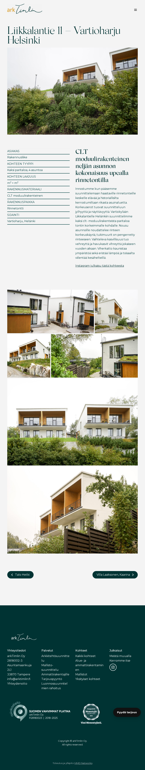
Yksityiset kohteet (87, 679)
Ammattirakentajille (55, 674)
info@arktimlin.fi (18, 679)
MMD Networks (83, 763)
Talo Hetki (22, 574)
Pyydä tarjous (127, 712)
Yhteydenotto (17, 683)
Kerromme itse (119, 660)
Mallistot (81, 674)
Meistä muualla (120, 656)
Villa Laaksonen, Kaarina (113, 574)
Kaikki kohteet (85, 656)
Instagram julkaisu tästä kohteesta (99, 265)
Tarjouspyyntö (51, 679)
